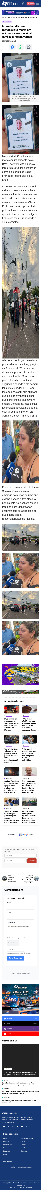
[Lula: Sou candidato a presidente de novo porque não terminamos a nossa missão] (20, 1060)
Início (4, 17)
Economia (6, 1151)
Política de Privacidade (25, 1188)
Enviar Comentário (15, 958)
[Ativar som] (36, 682)
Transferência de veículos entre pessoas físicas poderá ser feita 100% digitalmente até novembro (11, 755)
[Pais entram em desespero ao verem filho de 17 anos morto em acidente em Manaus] (11, 709)
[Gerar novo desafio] (15, 942)
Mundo (23, 1148)
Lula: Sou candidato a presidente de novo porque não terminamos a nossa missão (20, 1073)
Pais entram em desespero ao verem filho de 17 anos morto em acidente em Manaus (11, 724)
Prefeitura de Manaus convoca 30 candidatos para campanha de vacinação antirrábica (29, 754)
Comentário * (11, 922)
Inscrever (32, 860)
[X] (8, 1126)
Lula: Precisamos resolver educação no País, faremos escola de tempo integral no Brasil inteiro (20, 1084)
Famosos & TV (8, 1144)
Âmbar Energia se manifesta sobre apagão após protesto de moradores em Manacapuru (11, 786)
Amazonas (11, 17)
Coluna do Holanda (27, 1138)
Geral (5, 1154)
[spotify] (26, 1126)
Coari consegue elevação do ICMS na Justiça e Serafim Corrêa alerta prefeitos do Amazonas (29, 786)
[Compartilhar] (28, 47)
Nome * (9, 902)
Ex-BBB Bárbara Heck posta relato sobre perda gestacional (19, 1101)
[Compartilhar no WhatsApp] (20, 47)
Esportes (24, 1151)
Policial (23, 1141)
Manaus (23, 1144)
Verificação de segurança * (16, 938)
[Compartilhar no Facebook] (12, 47)
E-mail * (9, 912)
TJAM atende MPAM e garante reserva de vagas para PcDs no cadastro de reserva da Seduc (29, 724)
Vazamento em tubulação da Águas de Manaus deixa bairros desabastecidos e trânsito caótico (29, 817)
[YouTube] (22, 1126)
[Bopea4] (14, 3)
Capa (5, 1138)
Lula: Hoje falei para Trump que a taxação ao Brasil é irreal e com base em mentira (20, 1092)
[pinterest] (17, 1126)
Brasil (5, 1148)
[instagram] (13, 1126)
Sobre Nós (12, 1188)
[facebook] (4, 1126)
